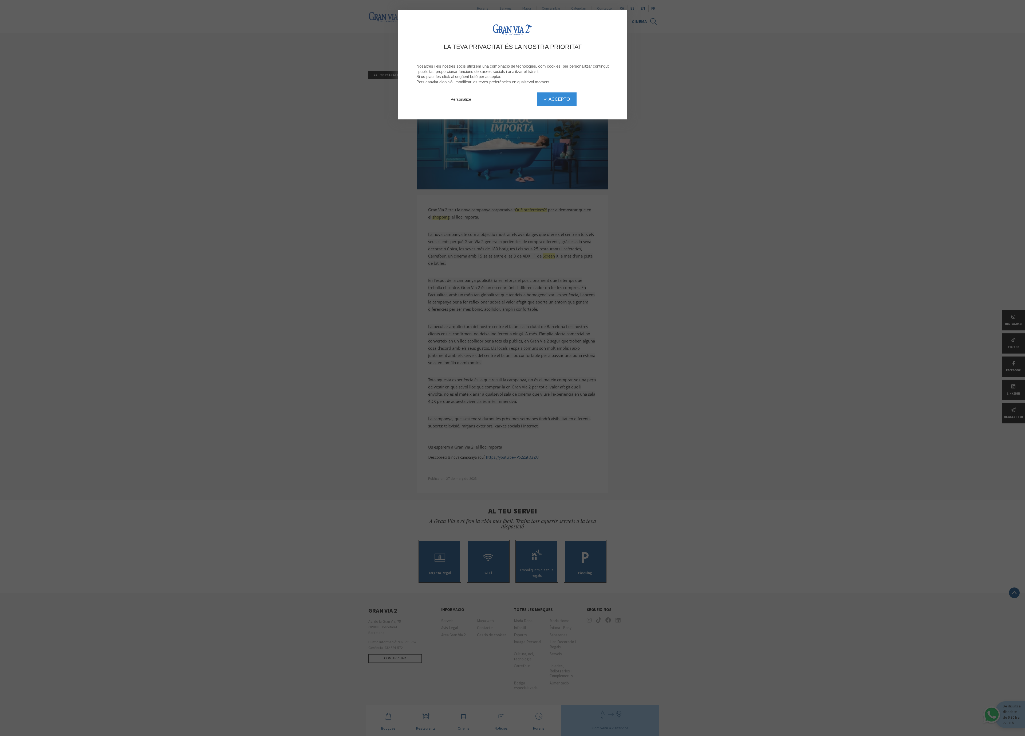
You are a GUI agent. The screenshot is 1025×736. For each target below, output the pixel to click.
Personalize (461, 99)
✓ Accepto (557, 99)
